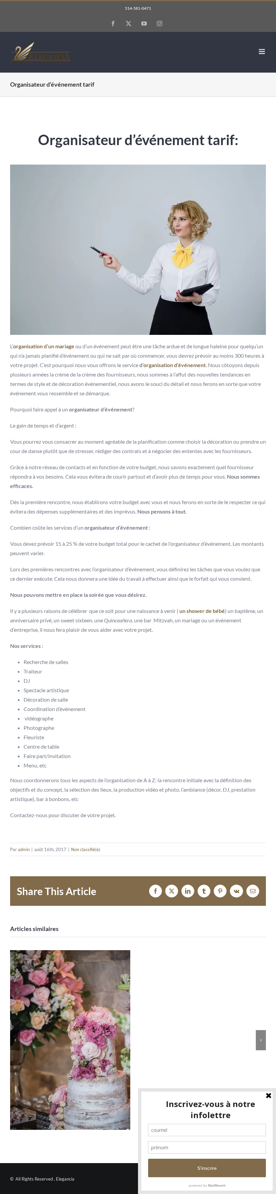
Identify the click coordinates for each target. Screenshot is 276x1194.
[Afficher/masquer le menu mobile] (262, 51)
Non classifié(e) (85, 849)
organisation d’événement (174, 365)
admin (24, 849)
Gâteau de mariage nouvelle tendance (70, 1040)
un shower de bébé (201, 611)
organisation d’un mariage (43, 346)
